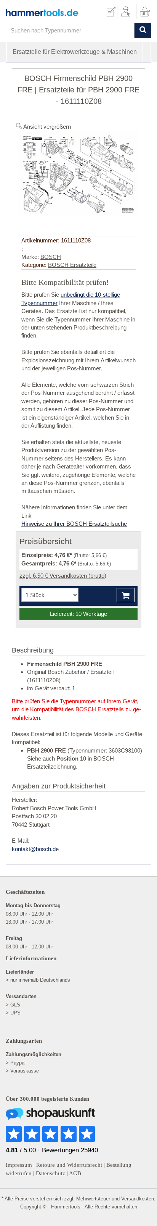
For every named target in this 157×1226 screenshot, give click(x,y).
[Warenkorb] (143, 11)
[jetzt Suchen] (142, 30)
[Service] (108, 11)
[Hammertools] (42, 12)
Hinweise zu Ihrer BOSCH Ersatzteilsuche (74, 523)
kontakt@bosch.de (35, 849)
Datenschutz (50, 1173)
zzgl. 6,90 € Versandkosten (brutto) (62, 575)
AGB (75, 1173)
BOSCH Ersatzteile (72, 265)
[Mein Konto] (124, 11)
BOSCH (50, 257)
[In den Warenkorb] (126, 595)
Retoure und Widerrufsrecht (69, 1165)
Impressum (19, 1165)
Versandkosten (137, 1199)
